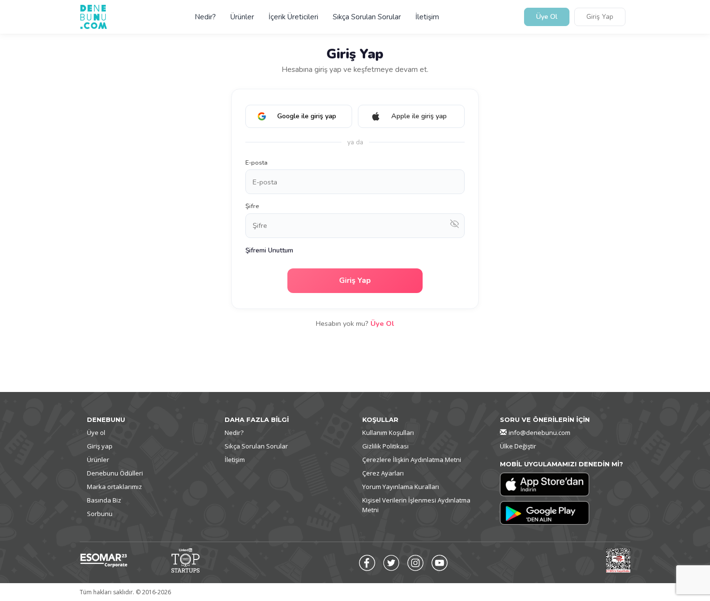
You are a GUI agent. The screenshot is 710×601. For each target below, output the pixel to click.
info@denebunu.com (539, 432)
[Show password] (454, 226)
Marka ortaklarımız (114, 486)
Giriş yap (100, 446)
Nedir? (205, 17)
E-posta (256, 162)
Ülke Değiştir (518, 446)
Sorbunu (100, 513)
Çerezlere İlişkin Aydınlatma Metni (411, 459)
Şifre (252, 206)
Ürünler (242, 17)
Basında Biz (104, 500)
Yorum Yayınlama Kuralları (400, 486)
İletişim (427, 17)
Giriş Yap (599, 17)
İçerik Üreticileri (293, 17)
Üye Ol (546, 17)
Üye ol (96, 432)
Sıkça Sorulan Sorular (367, 17)
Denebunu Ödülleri (115, 473)
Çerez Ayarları (383, 473)
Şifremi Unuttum (269, 250)
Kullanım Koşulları (388, 432)
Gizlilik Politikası (385, 446)
